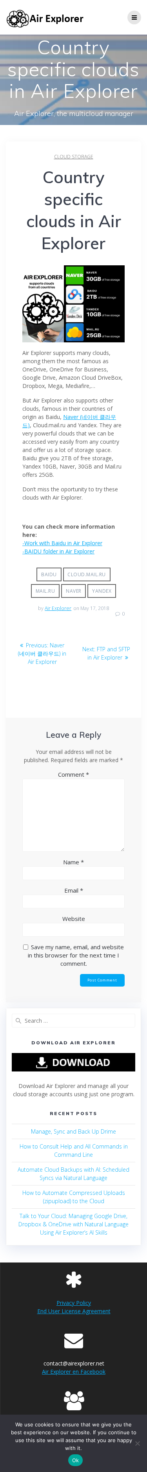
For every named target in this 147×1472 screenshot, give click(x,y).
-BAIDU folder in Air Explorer (58, 551)
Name (73, 862)
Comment (73, 774)
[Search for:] (73, 1020)
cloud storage (73, 156)
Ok (75, 1460)
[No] (137, 1443)
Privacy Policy (73, 1303)
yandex (101, 591)
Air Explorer (58, 608)
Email (73, 890)
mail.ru (45, 591)
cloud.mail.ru (86, 574)
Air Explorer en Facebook (73, 1371)
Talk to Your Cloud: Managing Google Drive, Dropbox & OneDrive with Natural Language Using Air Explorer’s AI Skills (73, 1224)
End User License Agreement (74, 1311)
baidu (49, 574)
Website (73, 919)
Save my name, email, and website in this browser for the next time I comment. (76, 955)
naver (74, 591)
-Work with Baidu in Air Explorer (62, 543)
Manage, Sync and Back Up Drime (73, 1131)
